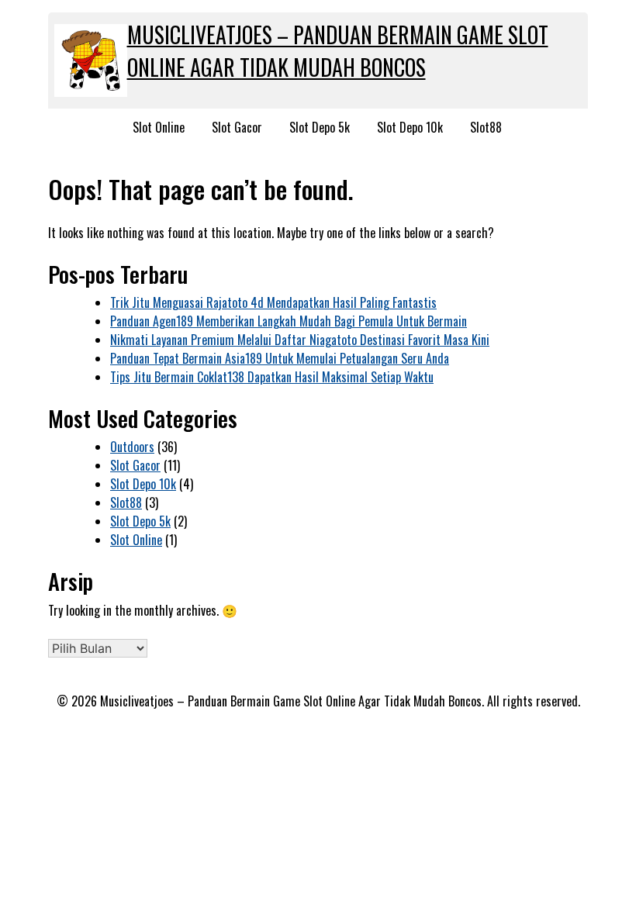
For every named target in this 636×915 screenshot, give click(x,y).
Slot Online (159, 127)
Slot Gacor (237, 127)
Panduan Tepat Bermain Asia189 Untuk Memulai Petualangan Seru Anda (279, 358)
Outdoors (132, 446)
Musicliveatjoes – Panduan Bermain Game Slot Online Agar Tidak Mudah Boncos (337, 51)
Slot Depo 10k (410, 127)
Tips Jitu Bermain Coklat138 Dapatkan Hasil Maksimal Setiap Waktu (272, 377)
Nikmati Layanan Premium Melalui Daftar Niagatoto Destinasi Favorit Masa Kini (299, 339)
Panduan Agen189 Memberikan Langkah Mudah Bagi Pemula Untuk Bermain (288, 321)
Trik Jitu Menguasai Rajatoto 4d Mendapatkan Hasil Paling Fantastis (273, 302)
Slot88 (486, 127)
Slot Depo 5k (319, 127)
